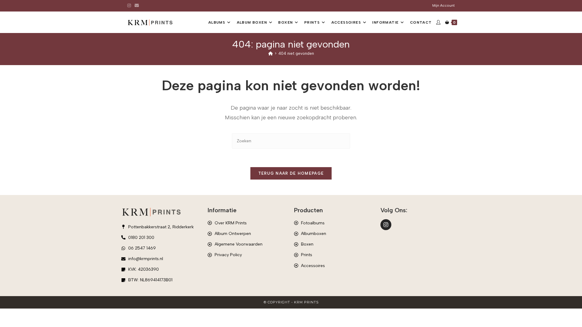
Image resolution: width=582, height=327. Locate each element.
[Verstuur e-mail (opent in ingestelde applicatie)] (137, 6)
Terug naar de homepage (291, 173)
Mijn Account (443, 5)
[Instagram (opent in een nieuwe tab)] (130, 6)
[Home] (270, 53)
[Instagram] (385, 224)
